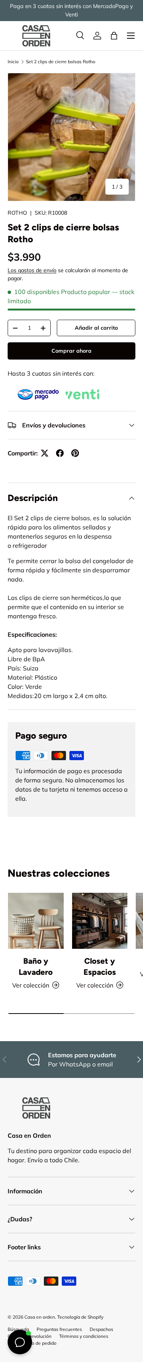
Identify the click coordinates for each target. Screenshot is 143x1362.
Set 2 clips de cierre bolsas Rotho (60, 61)
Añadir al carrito (96, 327)
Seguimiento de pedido (32, 1343)
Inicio (13, 61)
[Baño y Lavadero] (36, 921)
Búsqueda (18, 1329)
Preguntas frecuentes (59, 1329)
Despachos (101, 1329)
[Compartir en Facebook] (59, 453)
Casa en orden (39, 1317)
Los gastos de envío (32, 270)
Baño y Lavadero (36, 966)
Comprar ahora (71, 350)
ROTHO (17, 212)
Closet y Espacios (100, 966)
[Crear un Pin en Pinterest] (75, 453)
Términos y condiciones (83, 1336)
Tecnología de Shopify (80, 1317)
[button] (114, 35)
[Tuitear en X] (44, 453)
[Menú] (130, 35)
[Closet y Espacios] (100, 921)
